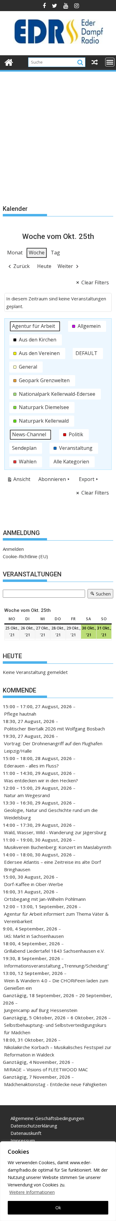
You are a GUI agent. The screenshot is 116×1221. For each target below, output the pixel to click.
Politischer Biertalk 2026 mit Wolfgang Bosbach (54, 728)
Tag (55, 252)
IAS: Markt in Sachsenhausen (34, 936)
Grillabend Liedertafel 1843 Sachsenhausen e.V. (54, 951)
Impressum (23, 1140)
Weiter (65, 266)
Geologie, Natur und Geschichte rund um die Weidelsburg (51, 814)
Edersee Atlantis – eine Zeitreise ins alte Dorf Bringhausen (52, 865)
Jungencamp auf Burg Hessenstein (40, 1010)
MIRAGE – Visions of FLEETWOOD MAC (46, 1069)
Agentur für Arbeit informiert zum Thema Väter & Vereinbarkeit (56, 917)
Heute (44, 266)
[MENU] (109, 62)
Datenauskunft (26, 1133)
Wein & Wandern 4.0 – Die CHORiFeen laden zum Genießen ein (56, 984)
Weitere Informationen (32, 1192)
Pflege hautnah (20, 714)
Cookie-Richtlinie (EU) (25, 556)
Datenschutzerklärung (34, 1126)
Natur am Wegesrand (27, 795)
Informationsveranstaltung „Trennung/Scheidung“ (56, 966)
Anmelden (13, 549)
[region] (58, 1181)
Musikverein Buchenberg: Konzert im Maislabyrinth (57, 847)
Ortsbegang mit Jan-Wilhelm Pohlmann (45, 899)
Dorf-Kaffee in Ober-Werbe (33, 884)
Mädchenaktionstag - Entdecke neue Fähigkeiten (55, 1084)
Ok (58, 1208)
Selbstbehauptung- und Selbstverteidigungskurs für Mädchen (55, 1028)
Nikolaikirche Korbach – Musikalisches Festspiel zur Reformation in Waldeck (57, 1051)
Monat (15, 252)
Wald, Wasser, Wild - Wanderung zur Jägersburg (55, 832)
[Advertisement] (58, 133)
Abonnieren (52, 479)
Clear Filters (95, 282)
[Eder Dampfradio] (9, 61)
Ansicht (20, 480)
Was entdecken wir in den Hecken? (41, 780)
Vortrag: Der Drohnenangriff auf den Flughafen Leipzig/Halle (53, 747)
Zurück (21, 266)
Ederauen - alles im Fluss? (31, 766)
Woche (37, 252)
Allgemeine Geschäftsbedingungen (47, 1118)
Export (86, 479)
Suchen (99, 594)
